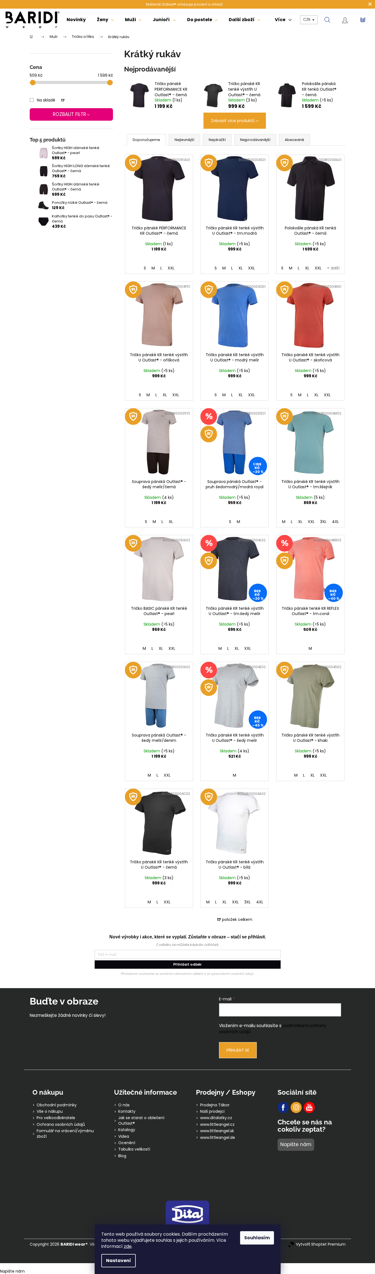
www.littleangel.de (217, 1137)
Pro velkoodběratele (56, 1118)
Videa (123, 1136)
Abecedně (294, 139)
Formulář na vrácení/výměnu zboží (65, 1133)
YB (309, 1107)
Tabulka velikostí (134, 1149)
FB (283, 1107)
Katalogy (126, 1129)
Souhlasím (257, 1238)
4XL (335, 521)
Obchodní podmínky (57, 1105)
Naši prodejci (212, 1111)
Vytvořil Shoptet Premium (321, 1244)
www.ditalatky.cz (216, 1118)
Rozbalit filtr (69, 114)
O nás (124, 1105)
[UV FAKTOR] (159, 189)
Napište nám (295, 1144)
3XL (323, 521)
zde (128, 1246)
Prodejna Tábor (215, 1105)
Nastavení (118, 1260)
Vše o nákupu (50, 1111)
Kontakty (126, 1111)
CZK (307, 19)
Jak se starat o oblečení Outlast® (141, 1120)
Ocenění (126, 1143)
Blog (122, 1156)
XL (240, 268)
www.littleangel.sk (217, 1131)
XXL (171, 268)
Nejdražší (217, 139)
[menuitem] (76, 20)
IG (296, 1107)
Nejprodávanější (255, 139)
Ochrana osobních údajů (61, 1124)
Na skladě (51, 100)
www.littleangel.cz (217, 1124)
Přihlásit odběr (187, 964)
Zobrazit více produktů (233, 120)
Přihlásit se (237, 1050)
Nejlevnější (184, 139)
